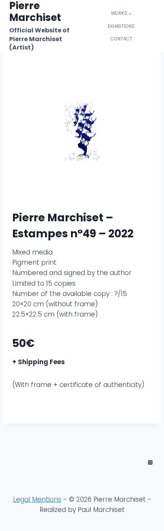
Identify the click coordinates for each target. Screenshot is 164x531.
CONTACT (121, 38)
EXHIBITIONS (121, 26)
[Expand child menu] (121, 13)
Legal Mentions (37, 499)
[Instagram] (150, 462)
